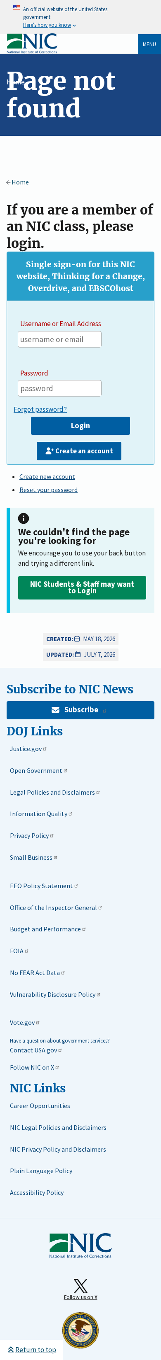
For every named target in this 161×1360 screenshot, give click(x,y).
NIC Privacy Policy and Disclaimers (58, 1149)
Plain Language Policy (41, 1170)
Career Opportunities (40, 1105)
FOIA (17, 951)
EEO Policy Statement (41, 886)
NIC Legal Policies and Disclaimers (58, 1127)
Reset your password (48, 489)
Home (16, 81)
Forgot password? (40, 409)
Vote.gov (22, 1022)
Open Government (36, 770)
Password (34, 373)
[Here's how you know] (80, 17)
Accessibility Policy (37, 1192)
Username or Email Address (60, 323)
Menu (149, 44)
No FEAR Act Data (35, 972)
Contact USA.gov (33, 1050)
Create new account (47, 476)
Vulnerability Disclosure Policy (52, 994)
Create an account (84, 450)
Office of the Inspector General (53, 907)
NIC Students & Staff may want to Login (82, 587)
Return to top (35, 1349)
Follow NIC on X (32, 1067)
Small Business (31, 857)
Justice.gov (26, 748)
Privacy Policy (29, 835)
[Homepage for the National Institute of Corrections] (80, 1256)
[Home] (32, 52)
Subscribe (81, 709)
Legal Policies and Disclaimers (52, 792)
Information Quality (38, 813)
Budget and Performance (45, 929)
